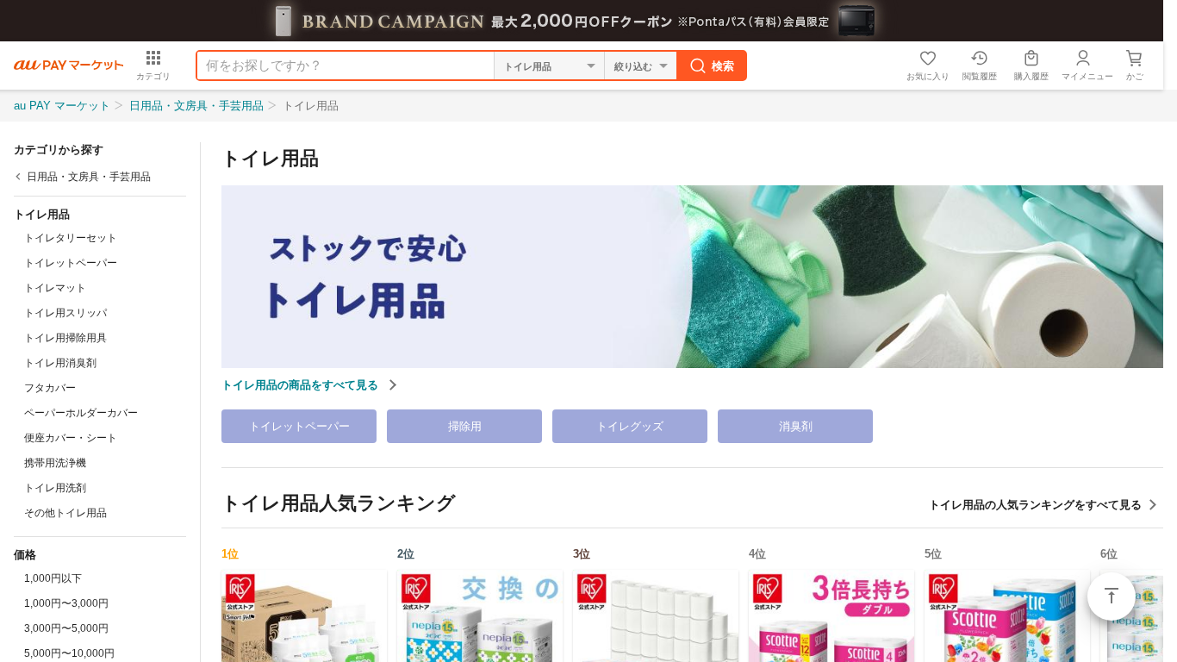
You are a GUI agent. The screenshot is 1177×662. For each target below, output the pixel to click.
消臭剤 (796, 426)
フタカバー (50, 388)
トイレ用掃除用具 (65, 338)
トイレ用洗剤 (55, 488)
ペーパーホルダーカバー (81, 413)
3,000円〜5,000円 (66, 628)
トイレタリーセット (70, 238)
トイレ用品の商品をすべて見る (301, 384)
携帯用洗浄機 (55, 463)
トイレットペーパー (70, 263)
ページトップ (1111, 596)
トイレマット (55, 288)
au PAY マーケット (62, 105)
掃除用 (465, 426)
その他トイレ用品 (65, 513)
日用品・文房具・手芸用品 (196, 105)
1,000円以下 (53, 578)
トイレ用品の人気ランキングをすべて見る (1035, 504)
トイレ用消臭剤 (60, 363)
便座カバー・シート (70, 438)
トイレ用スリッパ (65, 313)
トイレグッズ (629, 426)
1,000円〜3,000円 (66, 603)
